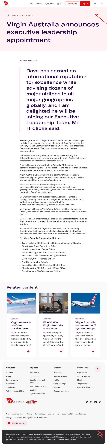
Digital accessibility (37, 394)
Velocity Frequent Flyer (15, 391)
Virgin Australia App (85, 387)
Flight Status (82, 373)
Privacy (29, 414)
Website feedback (19, 423)
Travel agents (11, 387)
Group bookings (60, 384)
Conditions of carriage (14, 414)
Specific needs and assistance (37, 381)
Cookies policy (53, 414)
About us (9, 373)
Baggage (33, 390)
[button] (31, 4)
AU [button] (61, 4)
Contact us (34, 376)
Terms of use (40, 414)
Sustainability (67, 414)
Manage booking (83, 376)
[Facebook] (87, 402)
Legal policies (81, 414)
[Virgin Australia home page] (6, 3)
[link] (16, 15)
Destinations (58, 373)
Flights (56, 380)
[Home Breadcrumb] (8, 15)
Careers (9, 376)
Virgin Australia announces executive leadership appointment (53, 32)
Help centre (34, 373)
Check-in (80, 380)
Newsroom (10, 384)
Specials (57, 387)
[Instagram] (91, 402)
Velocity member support (39, 386)
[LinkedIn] (95, 402)
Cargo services (82, 384)
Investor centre (12, 380)
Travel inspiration (60, 376)
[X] (100, 402)
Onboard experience (61, 391)
